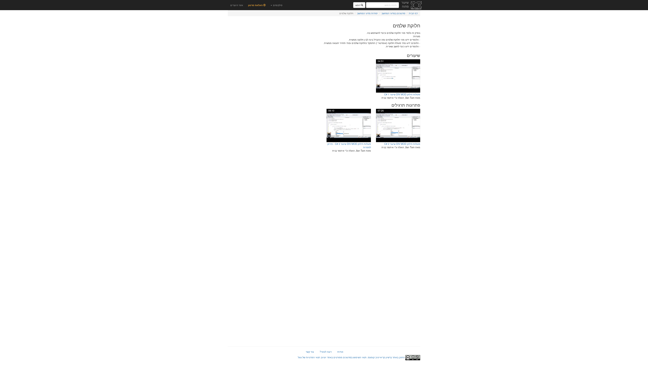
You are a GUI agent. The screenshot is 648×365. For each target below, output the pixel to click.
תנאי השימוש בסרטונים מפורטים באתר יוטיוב (343, 357)
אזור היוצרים (236, 5)
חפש (358, 5)
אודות (340, 351)
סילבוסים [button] (277, 5)
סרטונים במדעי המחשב (393, 13)
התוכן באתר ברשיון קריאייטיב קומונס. (386, 357)
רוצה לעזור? (326, 351)
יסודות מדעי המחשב (367, 13)
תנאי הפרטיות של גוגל (309, 357)
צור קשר (310, 351)
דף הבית (413, 13)
